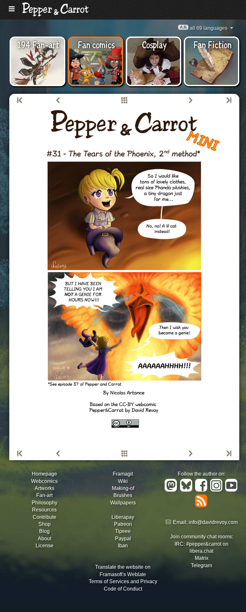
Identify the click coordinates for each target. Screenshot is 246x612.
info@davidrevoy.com (213, 522)
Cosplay (154, 44)
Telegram (201, 565)
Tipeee (123, 531)
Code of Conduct (123, 589)
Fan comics (96, 44)
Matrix (202, 558)
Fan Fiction (212, 44)
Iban (123, 545)
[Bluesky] (187, 490)
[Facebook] (202, 490)
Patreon (123, 524)
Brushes (122, 495)
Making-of (123, 488)
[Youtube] (232, 490)
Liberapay (122, 517)
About (44, 538)
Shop (44, 524)
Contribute (44, 517)
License (44, 545)
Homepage (44, 474)
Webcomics (44, 481)
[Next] (190, 100)
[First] (20, 100)
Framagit (123, 474)
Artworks (44, 488)
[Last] (228, 100)
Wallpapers (123, 502)
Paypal (123, 538)
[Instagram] (217, 490)
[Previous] (58, 100)
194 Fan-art (38, 44)
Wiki (123, 481)
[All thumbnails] (124, 100)
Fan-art (44, 495)
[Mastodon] (171, 490)
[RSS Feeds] (202, 505)
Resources (44, 509)
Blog (44, 531)
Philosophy (44, 502)
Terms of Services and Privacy (123, 581)
